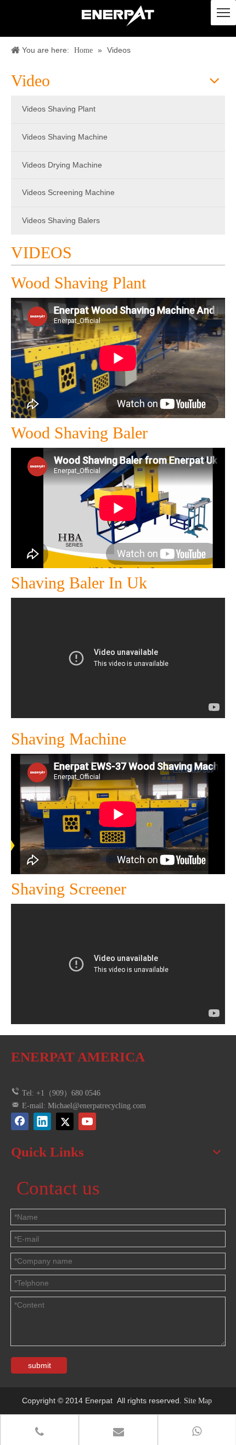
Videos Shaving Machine (65, 136)
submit (39, 1365)
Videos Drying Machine (62, 164)
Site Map (199, 1401)
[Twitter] (65, 1121)
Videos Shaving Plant (58, 108)
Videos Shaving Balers (61, 220)
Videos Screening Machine (68, 192)
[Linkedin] (42, 1121)
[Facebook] (20, 1121)
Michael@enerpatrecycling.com (97, 1106)
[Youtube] (87, 1121)
